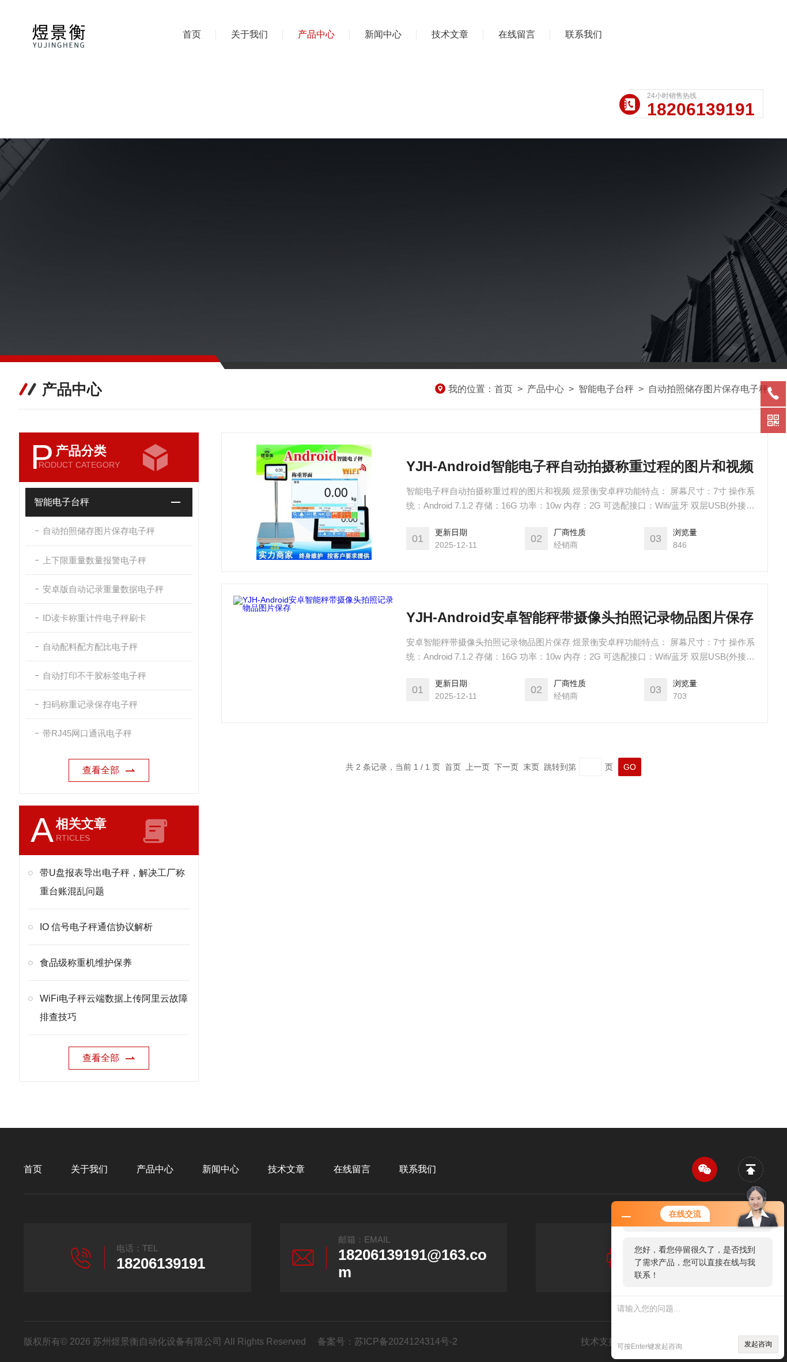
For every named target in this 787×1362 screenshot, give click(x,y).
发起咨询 (758, 1344)
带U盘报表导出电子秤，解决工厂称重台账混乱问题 (112, 882)
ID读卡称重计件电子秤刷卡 (94, 618)
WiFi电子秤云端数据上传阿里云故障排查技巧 (114, 1008)
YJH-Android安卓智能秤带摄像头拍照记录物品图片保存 (580, 617)
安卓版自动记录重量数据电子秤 (103, 589)
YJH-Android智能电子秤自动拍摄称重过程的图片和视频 (580, 466)
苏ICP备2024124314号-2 (405, 1341)
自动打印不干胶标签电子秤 (94, 675)
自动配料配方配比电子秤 (90, 647)
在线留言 (516, 34)
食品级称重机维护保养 (86, 963)
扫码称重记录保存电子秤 (90, 704)
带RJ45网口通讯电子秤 (87, 733)
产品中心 (316, 34)
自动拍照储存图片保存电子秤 (708, 389)
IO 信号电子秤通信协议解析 (96, 927)
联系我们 (583, 34)
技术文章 (450, 34)
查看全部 (100, 770)
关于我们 (249, 34)
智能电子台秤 (606, 389)
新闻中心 (383, 34)
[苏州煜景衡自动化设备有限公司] (84, 34)
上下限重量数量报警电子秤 (94, 560)
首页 (192, 34)
